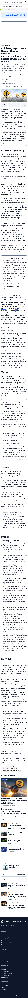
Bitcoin (13, 405)
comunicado (5, 381)
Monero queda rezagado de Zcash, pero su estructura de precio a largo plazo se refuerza (16, 827)
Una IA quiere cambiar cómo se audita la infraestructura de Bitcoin (16, 887)
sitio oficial (21, 667)
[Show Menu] (1, 2)
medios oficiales (13, 474)
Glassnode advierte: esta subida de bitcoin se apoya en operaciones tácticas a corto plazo (16, 841)
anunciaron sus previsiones (14, 134)
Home (2, 45)
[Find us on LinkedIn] (13, 926)
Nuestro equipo (5, 971)
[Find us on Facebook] (1, 926)
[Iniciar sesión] (25, 2)
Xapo (19, 770)
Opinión (3, 957)
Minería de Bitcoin (5, 939)
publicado (16, 161)
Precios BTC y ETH (5, 961)
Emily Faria (7, 82)
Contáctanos (4, 985)
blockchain (12, 230)
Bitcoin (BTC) (10, 766)
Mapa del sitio (4, 977)
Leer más (5, 819)
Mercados (7, 45)
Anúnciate (3, 987)
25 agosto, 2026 (12, 805)
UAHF (10, 178)
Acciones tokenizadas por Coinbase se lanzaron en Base (16, 848)
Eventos (3, 959)
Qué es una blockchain (7, 943)
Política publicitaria (6, 975)
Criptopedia (4, 945)
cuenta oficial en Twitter (18, 184)
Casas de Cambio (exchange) (9, 768)
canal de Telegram (19, 14)
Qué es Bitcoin (4, 935)
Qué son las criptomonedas (8, 937)
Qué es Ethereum (5, 941)
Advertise (3, 989)
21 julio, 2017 (15, 82)
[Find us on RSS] (16, 926)
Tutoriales (3, 955)
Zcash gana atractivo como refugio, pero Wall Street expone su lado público (14, 800)
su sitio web (7, 195)
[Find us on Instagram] (6, 926)
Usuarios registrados (13, 823)
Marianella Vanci (6, 805)
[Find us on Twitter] (3, 926)
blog (16, 308)
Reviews (3, 953)
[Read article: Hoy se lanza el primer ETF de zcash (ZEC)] (4, 834)
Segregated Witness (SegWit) (9, 770)
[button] (14, 105)
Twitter (3, 308)
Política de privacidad (6, 973)
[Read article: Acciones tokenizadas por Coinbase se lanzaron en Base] (4, 849)
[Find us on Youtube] (8, 926)
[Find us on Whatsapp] (21, 926)
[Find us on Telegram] (11, 926)
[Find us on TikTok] (18, 926)
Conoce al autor (21, 874)
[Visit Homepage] (13, 2)
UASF (15, 170)
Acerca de (3, 969)
